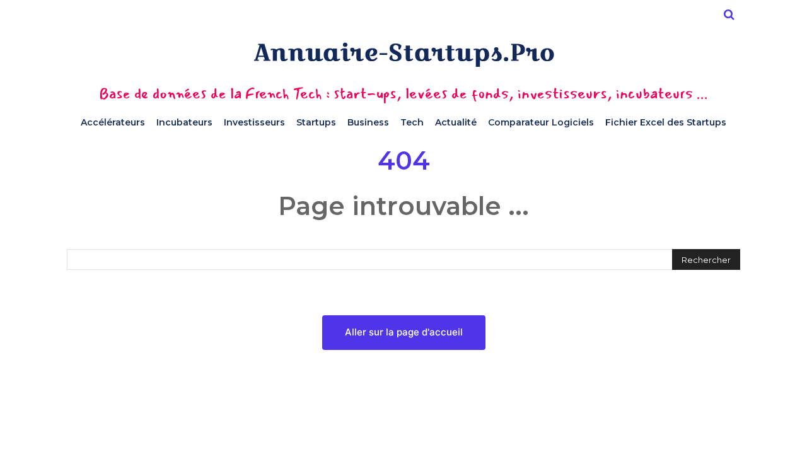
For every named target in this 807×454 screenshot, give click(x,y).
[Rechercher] (728, 14)
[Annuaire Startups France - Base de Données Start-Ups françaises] (403, 54)
